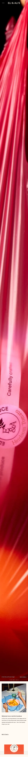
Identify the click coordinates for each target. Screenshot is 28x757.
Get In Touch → (23, 676)
